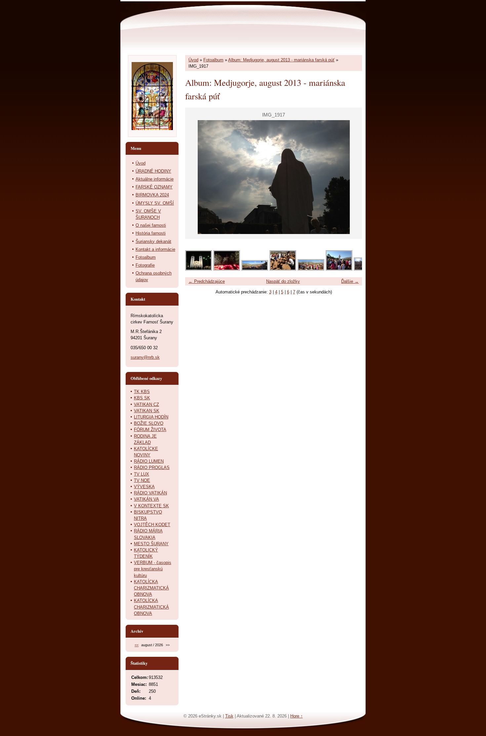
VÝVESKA (144, 486)
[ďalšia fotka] (351, 177)
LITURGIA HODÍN (151, 417)
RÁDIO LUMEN (149, 461)
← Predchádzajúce (206, 281)
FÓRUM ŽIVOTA (150, 429)
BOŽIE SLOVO (148, 423)
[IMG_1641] (198, 269)
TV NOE (142, 480)
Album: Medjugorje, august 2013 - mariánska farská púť (281, 59)
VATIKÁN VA (146, 499)
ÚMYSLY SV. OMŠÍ (155, 203)
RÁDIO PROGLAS (152, 467)
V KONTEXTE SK (151, 505)
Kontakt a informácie (155, 249)
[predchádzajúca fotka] (195, 177)
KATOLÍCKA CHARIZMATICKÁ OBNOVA (151, 588)
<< (137, 645)
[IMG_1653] (254, 269)
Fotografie (145, 265)
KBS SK (142, 397)
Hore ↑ (296, 716)
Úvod (193, 59)
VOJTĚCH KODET (152, 524)
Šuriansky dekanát (153, 241)
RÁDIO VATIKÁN (150, 492)
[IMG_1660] (339, 269)
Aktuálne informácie (155, 179)
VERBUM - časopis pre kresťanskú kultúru (152, 569)
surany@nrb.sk (145, 357)
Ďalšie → (350, 281)
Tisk (229, 716)
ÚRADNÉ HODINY (153, 171)
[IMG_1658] (311, 269)
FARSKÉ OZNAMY (154, 186)
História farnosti (151, 233)
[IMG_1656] (282, 269)
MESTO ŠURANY (151, 543)
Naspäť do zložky (283, 281)
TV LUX (141, 474)
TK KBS (142, 391)
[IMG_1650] (226, 269)
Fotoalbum (213, 59)
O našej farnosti (151, 225)
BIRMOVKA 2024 (152, 194)
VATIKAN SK (146, 410)
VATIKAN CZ (146, 404)
